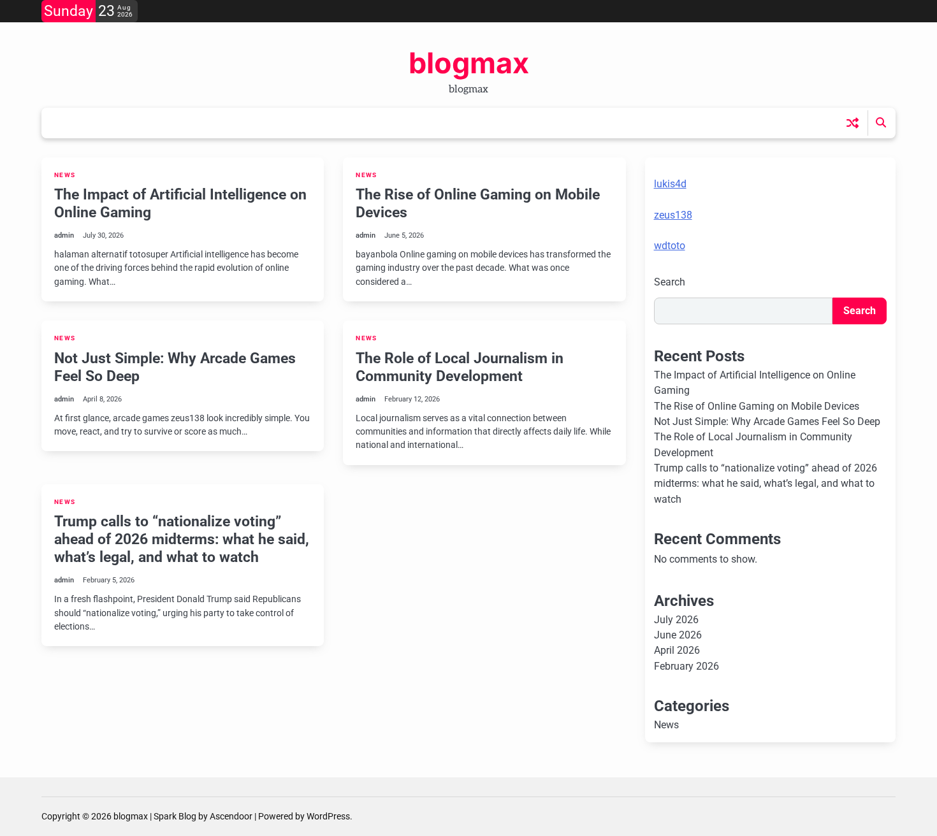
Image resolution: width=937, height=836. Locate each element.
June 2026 (678, 635)
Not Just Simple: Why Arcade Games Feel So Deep (175, 367)
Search (669, 282)
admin (64, 235)
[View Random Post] (852, 123)
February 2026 (686, 666)
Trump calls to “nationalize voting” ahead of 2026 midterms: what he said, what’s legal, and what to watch (181, 539)
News (64, 175)
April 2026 (677, 650)
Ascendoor (231, 816)
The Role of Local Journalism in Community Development (459, 367)
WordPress (328, 816)
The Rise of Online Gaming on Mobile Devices (478, 203)
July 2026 (676, 620)
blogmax (469, 62)
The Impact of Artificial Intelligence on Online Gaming (180, 203)
